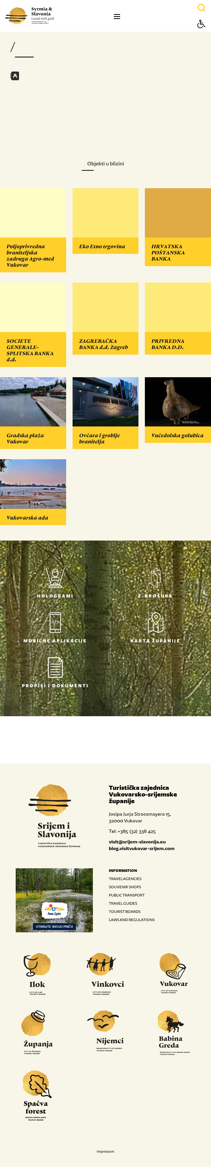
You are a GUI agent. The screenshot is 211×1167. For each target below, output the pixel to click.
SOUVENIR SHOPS (125, 886)
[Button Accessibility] (201, 32)
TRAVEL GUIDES (123, 903)
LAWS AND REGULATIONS (132, 919)
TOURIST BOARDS (124, 911)
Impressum (105, 1151)
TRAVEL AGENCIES (125, 878)
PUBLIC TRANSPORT (127, 895)
